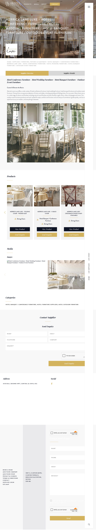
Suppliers (16, 62)
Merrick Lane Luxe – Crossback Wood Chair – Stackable (74, 213)
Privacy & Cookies (10, 476)
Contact (55, 4)
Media (36, 4)
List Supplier (89, 268)
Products (27, 4)
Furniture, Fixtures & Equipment (33, 62)
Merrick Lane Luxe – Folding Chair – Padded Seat (20, 212)
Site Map (6, 484)
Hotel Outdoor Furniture (68, 305)
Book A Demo (8, 470)
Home (9, 62)
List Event (89, 256)
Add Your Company (10, 472)
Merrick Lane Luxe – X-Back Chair (47, 212)
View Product (20, 229)
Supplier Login (8, 482)
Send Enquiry (69, 363)
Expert (44, 4)
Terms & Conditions (10, 478)
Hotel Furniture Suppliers (47, 305)
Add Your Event (9, 474)
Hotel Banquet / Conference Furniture (63, 62)
